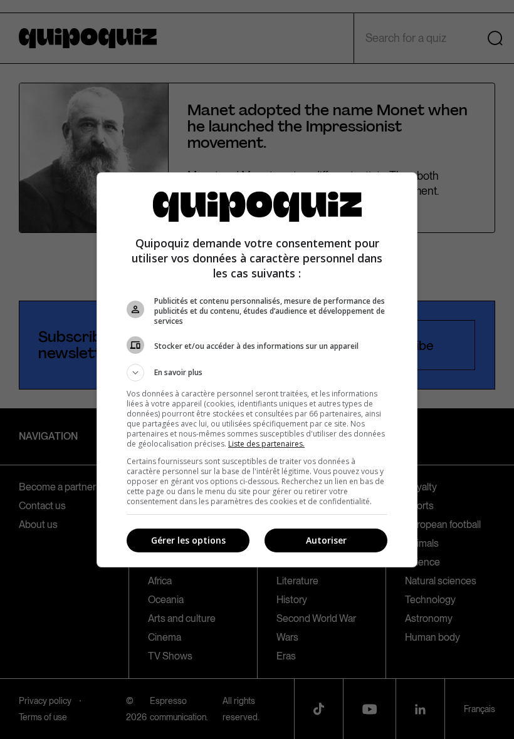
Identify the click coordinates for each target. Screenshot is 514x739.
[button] (257, 372)
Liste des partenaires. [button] (266, 443)
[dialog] (257, 369)
